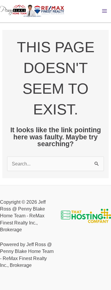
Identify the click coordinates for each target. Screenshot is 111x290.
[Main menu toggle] (104, 11)
